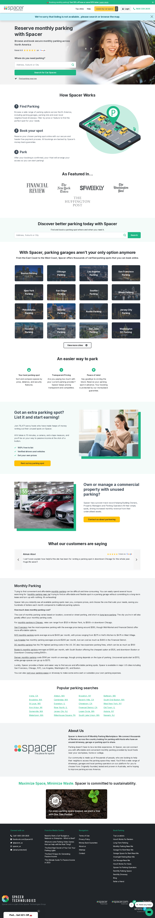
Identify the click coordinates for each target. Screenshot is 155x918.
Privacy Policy (84, 839)
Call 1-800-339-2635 (21, 836)
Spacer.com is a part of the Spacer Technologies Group (24, 904)
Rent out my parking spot (32, 463)
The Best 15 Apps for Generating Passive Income (57, 855)
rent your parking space (38, 673)
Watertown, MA (36, 715)
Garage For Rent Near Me (123, 850)
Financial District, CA (88, 707)
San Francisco (20, 627)
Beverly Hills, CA (86, 700)
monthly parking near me (38, 594)
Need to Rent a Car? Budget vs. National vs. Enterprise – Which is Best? (60, 837)
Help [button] (89, 9)
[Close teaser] (38, 911)
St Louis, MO (35, 703)
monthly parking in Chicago (30, 622)
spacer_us (16, 846)
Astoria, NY (109, 711)
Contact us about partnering (101, 519)
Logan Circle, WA (86, 711)
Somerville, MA (36, 711)
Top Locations (118, 836)
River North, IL (60, 707)
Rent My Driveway (120, 874)
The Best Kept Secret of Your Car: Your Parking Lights (60, 849)
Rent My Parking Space (122, 871)
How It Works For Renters (123, 839)
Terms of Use (84, 836)
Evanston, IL (59, 703)
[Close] (152, 16)
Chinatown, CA (85, 703)
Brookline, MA (35, 700)
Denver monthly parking (25, 657)
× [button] (153, 2)
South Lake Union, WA (89, 715)
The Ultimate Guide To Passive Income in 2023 (60, 861)
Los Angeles (19, 640)
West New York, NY (113, 703)
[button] (21, 915)
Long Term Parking (120, 843)
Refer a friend (118, 881)
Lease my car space (104, 9)
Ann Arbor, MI (35, 707)
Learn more (103, 2)
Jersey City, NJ (61, 711)
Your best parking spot (29, 375)
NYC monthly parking (24, 635)
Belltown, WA (110, 696)
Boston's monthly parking (26, 649)
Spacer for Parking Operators (124, 867)
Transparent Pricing (61, 375)
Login (127, 9)
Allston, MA (59, 696)
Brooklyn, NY (85, 696)
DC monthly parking (23, 645)
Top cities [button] (79, 9)
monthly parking (58, 591)
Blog (115, 878)
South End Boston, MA (114, 700)
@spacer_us (18, 843)
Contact (82, 853)
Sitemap (82, 850)
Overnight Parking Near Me (124, 857)
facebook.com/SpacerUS (22, 839)
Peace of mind (93, 375)
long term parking (108, 614)
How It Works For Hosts (122, 864)
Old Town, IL (109, 707)
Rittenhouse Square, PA (65, 715)
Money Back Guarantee (88, 843)
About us (82, 846)
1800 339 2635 (142, 9)
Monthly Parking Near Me (123, 846)
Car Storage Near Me (121, 860)
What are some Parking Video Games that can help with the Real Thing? (59, 843)
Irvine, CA (33, 696)
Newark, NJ (109, 715)
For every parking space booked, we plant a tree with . (74, 813)
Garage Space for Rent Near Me (126, 853)
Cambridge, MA (61, 700)
